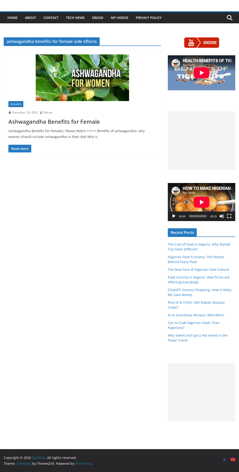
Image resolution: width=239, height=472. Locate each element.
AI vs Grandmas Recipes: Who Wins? (196, 315)
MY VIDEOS (119, 17)
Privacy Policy (149, 17)
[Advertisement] (201, 140)
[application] (201, 202)
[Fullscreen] (229, 216)
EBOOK (97, 17)
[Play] (174, 216)
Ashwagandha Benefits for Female (54, 121)
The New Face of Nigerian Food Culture (198, 269)
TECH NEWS (75, 17)
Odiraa (47, 112)
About (30, 17)
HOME (12, 17)
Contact (51, 17)
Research (15, 104)
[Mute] (221, 216)
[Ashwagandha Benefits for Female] (82, 77)
